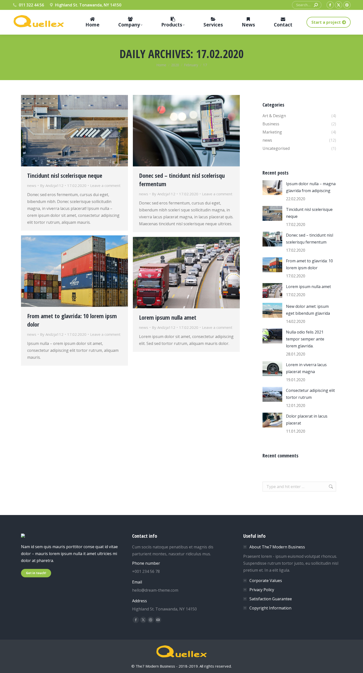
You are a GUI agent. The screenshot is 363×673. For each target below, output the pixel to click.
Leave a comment (105, 185)
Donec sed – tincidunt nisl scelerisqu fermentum (309, 238)
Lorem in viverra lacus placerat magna (306, 368)
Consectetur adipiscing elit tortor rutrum (310, 394)
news (31, 185)
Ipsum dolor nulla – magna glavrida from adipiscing (311, 187)
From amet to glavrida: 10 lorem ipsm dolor (309, 264)
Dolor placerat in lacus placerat (306, 419)
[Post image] (272, 187)
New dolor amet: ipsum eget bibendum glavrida (308, 310)
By (51, 185)
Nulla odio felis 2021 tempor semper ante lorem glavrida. (305, 339)
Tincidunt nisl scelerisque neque (64, 175)
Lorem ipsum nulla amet (167, 317)
